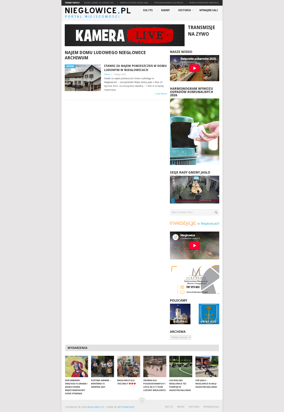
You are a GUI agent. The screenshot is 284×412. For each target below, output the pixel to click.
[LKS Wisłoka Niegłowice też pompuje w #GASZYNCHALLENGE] (180, 366)
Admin (107, 74)
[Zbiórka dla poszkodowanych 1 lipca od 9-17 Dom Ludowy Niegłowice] (154, 366)
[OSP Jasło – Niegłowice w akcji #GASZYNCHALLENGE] (206, 366)
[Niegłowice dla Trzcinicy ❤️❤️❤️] (128, 366)
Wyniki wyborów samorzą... (204, 3)
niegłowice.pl (95, 407)
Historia (184, 10)
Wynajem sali (208, 10)
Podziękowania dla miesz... (169, 3)
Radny (165, 10)
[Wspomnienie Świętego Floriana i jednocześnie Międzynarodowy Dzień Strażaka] (76, 366)
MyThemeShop (126, 407)
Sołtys (148, 10)
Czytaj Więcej (161, 93)
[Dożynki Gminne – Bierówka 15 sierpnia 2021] (102, 366)
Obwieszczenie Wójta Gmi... (135, 3)
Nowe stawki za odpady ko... (99, 3)
